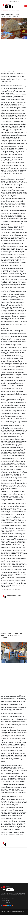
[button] (1, 6)
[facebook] (1, 905)
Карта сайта (7, 912)
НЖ (1, 10)
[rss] (12, 905)
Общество (5, 10)
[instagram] (4, 905)
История (4, 589)
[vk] (10, 905)
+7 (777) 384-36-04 (6, 902)
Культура (9, 589)
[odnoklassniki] (6, 905)
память (19, 589)
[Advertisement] (14, 56)
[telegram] (8, 905)
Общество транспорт (7, 837)
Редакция (2, 912)
